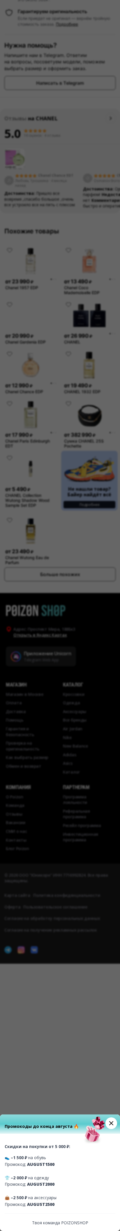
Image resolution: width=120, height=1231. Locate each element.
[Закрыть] (111, 1123)
